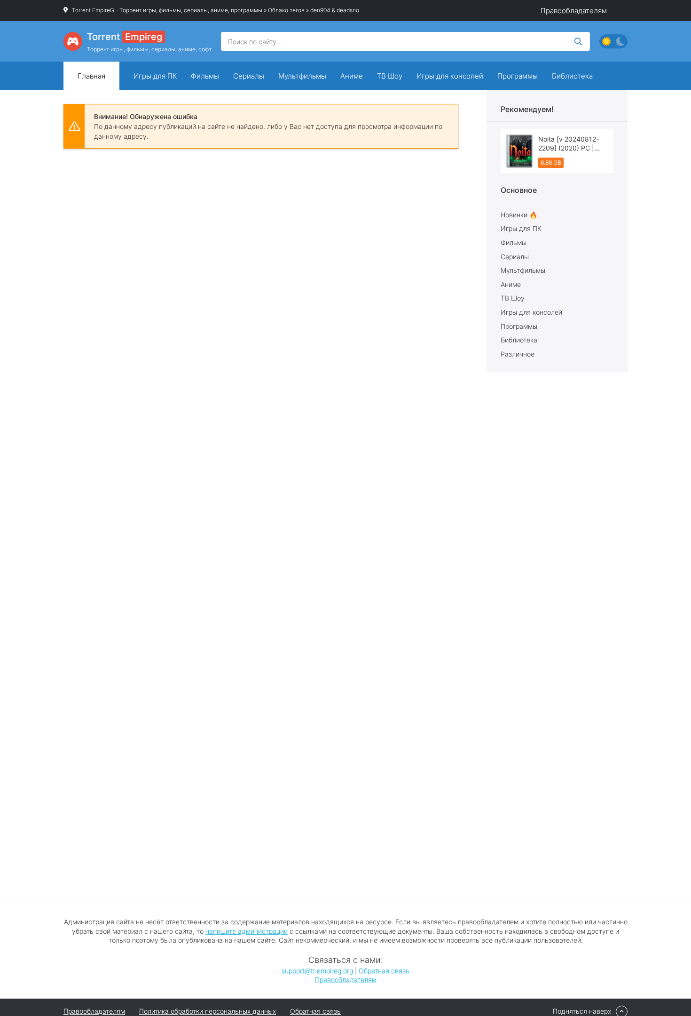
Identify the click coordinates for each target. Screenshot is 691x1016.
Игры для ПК (155, 75)
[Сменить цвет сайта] (613, 41)
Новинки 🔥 (519, 215)
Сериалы (248, 75)
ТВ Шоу (389, 75)
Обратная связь (384, 971)
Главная (91, 75)
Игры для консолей (449, 75)
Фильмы (205, 75)
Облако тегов (286, 10)
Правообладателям (574, 10)
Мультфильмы (302, 75)
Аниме (351, 75)
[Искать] (578, 41)
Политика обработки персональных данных (207, 1011)
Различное (517, 354)
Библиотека (572, 75)
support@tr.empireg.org (317, 971)
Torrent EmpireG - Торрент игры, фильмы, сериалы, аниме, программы (167, 10)
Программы (517, 75)
